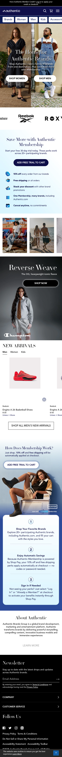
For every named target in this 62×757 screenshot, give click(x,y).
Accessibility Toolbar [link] (38, 744)
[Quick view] (44, 399)
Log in (38, 2)
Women (21, 19)
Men (33, 19)
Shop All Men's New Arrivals (31, 426)
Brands (8, 19)
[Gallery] (26, 373)
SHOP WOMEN (17, 78)
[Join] (55, 679)
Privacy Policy (32, 687)
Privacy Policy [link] (9, 734)
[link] (4, 728)
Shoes (12, 415)
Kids (43, 19)
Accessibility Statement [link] (14, 744)
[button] (31, 163)
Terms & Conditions (40, 685)
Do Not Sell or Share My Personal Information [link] (25, 739)
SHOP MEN (45, 78)
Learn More (31, 645)
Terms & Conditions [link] (27, 734)
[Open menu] (57, 11)
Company (8, 697)
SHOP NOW (40, 283)
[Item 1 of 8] (26, 373)
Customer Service (14, 707)
